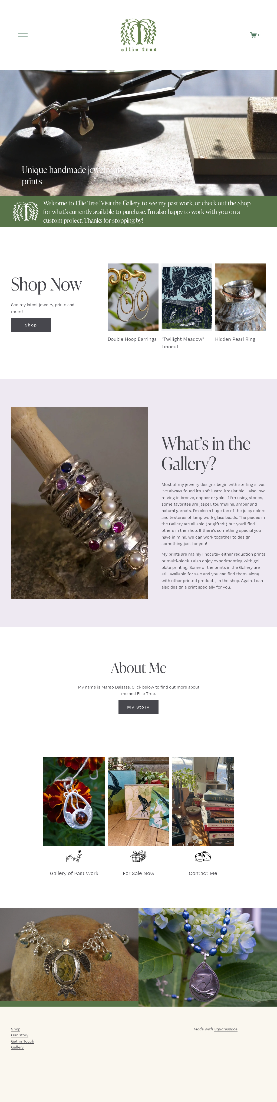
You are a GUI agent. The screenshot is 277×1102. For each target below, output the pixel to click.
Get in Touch (22, 1041)
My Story (138, 707)
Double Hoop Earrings (132, 339)
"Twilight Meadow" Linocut (182, 342)
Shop (31, 325)
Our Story (19, 1035)
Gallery (17, 1047)
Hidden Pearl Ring (235, 339)
